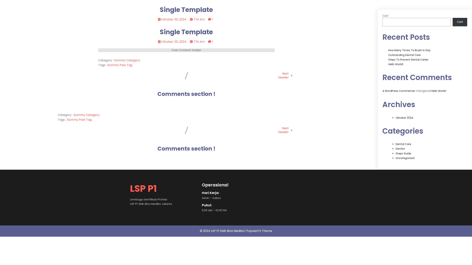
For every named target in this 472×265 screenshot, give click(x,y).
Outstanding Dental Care (404, 55)
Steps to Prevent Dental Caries (408, 59)
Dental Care (403, 144)
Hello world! (395, 64)
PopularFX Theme (259, 231)
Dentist (400, 149)
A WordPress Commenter (398, 91)
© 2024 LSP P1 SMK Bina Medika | (223, 231)
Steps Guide (403, 153)
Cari (385, 16)
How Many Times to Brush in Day (409, 50)
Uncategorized (405, 158)
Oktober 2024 (404, 118)
